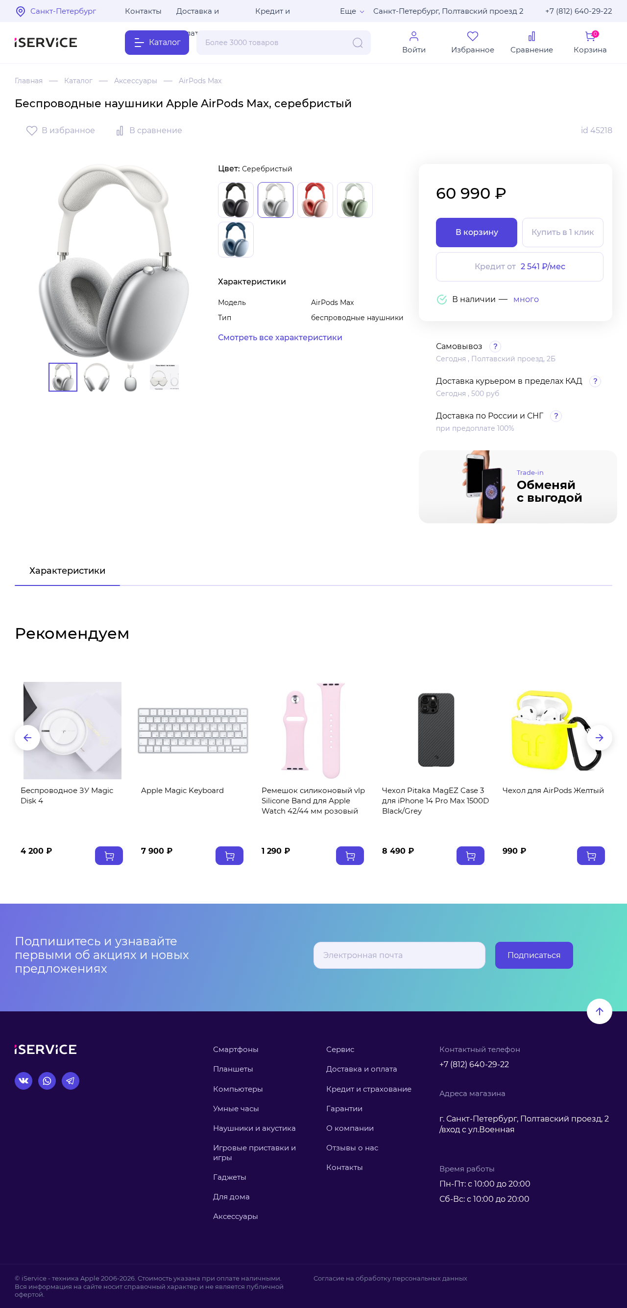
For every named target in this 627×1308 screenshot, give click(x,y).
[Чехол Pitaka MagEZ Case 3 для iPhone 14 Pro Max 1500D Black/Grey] (434, 730)
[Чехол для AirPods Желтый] (554, 730)
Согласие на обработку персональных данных (390, 1278)
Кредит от (520, 266)
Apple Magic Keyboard (182, 790)
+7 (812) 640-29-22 (578, 11)
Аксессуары (135, 80)
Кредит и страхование (368, 1089)
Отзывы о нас (352, 1147)
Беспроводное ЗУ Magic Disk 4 (67, 795)
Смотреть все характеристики (280, 337)
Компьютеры (238, 1089)
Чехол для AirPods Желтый (553, 790)
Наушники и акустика (254, 1128)
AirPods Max (200, 80)
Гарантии (344, 1108)
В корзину (477, 232)
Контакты (143, 11)
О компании (350, 1128)
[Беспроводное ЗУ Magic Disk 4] (72, 730)
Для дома (231, 1196)
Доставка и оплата (197, 14)
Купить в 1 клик (562, 232)
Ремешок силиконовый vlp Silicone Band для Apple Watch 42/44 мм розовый (313, 801)
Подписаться (534, 955)
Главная (29, 80)
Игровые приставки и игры (254, 1152)
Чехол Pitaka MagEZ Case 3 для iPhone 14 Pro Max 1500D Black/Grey (435, 801)
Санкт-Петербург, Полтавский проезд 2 (448, 11)
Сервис (340, 1049)
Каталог (78, 80)
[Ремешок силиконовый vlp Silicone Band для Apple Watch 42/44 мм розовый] (313, 730)
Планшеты (233, 1069)
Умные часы (236, 1108)
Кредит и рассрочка (275, 14)
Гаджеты (229, 1177)
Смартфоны (236, 1049)
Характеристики (67, 570)
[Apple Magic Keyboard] (193, 730)
